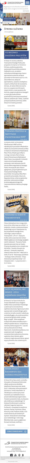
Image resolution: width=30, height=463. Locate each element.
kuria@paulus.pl (22, 451)
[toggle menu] (27, 2)
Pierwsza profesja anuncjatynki (8, 19)
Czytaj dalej (11, 106)
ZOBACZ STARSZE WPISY (14, 431)
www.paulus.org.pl (11, 451)
